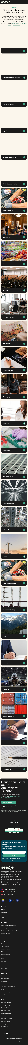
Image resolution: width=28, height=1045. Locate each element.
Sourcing (3, 958)
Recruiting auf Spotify (5, 1021)
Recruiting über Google (6, 1007)
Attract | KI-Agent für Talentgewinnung (9, 925)
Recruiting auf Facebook (6, 1002)
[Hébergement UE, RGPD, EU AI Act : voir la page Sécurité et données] (11, 900)
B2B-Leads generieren (5, 954)
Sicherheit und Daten (5, 933)
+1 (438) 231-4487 (11, 892)
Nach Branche (4, 968)
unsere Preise (16, 25)
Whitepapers (4, 981)
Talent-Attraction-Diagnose (6, 994)
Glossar (2, 989)
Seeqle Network (4, 1026)
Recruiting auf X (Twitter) (6, 1018)
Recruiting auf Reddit (5, 1024)
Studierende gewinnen (6, 949)
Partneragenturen (5, 943)
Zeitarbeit (3, 951)
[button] (25, 2)
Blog (2, 975)
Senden (14, 855)
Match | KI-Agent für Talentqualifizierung (9, 928)
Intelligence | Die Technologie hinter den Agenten (11, 930)
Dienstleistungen (4, 936)
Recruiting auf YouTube (6, 1016)
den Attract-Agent (16, 23)
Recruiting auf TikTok (5, 1010)
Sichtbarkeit (3, 961)
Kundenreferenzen (5, 978)
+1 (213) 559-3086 (9, 894)
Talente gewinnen (5, 946)
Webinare (3, 984)
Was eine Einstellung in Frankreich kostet (9, 992)
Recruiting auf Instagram (6, 1005)
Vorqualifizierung (4, 964)
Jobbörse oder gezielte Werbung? (8, 986)
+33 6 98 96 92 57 (12, 889)
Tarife (2, 917)
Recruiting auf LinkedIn (6, 1013)
